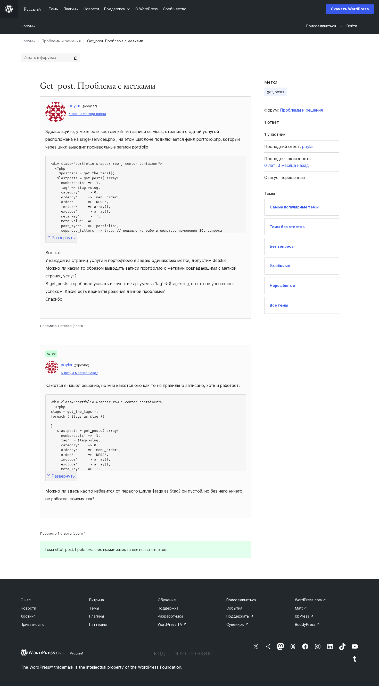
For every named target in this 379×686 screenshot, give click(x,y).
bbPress (304, 616)
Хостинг (28, 616)
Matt (301, 608)
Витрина (96, 600)
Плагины (96, 616)
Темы (94, 608)
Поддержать (239, 616)
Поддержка (168, 608)
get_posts (275, 92)
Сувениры (237, 624)
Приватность (32, 624)
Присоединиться (241, 600)
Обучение (167, 600)
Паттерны (98, 624)
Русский (76, 653)
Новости (28, 608)
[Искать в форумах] (75, 57)
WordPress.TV (172, 624)
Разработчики (170, 616)
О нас (26, 600)
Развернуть (63, 237)
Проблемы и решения (61, 41)
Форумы (28, 26)
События (234, 608)
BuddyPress (307, 624)
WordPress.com (310, 600)
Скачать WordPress (350, 9)
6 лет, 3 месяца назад (87, 114)
